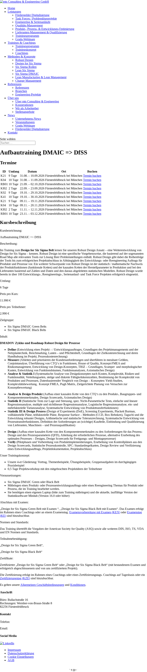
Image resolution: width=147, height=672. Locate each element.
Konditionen (77, 584)
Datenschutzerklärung (21, 653)
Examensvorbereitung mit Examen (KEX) (94, 512)
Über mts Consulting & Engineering (37, 101)
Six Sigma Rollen (26, 67)
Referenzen (14, 84)
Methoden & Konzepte (21, 56)
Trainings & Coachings (22, 42)
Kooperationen (24, 104)
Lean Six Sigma (25, 70)
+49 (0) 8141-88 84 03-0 (26, 621)
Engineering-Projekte (28, 94)
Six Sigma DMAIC (27, 73)
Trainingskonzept (25, 49)
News (11, 115)
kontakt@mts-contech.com (25, 628)
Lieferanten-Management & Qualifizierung (41, 32)
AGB (11, 660)
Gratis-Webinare (25, 39)
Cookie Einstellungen (21, 656)
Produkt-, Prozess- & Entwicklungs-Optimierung (44, 29)
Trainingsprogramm (27, 35)
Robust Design (24, 60)
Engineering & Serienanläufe (32, 22)
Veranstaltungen (25, 122)
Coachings (21, 53)
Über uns (13, 98)
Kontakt (12, 132)
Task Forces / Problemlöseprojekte (36, 18)
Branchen (21, 91)
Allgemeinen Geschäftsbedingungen (42, 584)
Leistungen (14, 11)
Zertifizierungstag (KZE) (15, 578)
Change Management (28, 80)
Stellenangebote (24, 111)
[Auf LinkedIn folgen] (7, 643)
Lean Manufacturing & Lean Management (40, 77)
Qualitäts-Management (29, 25)
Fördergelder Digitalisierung (32, 15)
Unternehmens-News (28, 118)
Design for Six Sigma (28, 63)
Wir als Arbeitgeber (27, 108)
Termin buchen (92, 175)
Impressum (14, 649)
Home (11, 8)
